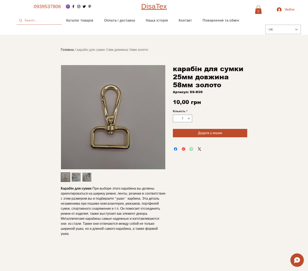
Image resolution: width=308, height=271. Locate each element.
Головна (67, 50)
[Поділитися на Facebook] (175, 149)
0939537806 (47, 6)
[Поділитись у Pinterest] (183, 149)
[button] (258, 9)
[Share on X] (199, 149)
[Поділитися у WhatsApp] (191, 149)
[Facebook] (73, 6)
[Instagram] (79, 6)
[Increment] (189, 118)
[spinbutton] (183, 118)
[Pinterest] (90, 6)
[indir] (68, 6)
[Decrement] (176, 118)
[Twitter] (84, 6)
